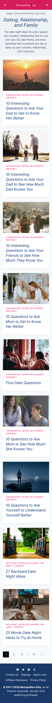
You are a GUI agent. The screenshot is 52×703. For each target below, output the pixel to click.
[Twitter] (23, 669)
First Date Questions (23, 383)
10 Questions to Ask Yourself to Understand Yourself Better (26, 510)
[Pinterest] (28, 669)
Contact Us (11, 674)
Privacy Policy (38, 680)
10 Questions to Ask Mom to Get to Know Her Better (23, 321)
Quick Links (40, 674)
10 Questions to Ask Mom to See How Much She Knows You (26, 444)
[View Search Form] (47, 5)
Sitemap (25, 674)
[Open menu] (5, 5)
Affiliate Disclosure (16, 680)
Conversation (13, 95)
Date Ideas (11, 563)
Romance (19, 566)
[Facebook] (17, 669)
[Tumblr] (34, 669)
